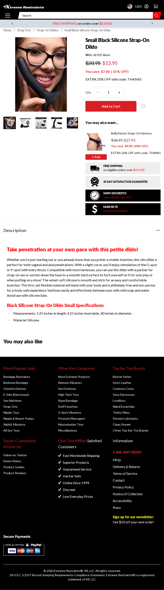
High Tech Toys (68, 394)
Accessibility (122, 501)
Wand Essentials (124, 406)
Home (7, 30)
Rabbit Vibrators (14, 424)
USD (131, 6)
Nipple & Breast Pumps (18, 418)
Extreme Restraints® (120, 575)
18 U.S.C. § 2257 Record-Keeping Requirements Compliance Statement (57, 575)
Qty (88, 92)
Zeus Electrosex (124, 394)
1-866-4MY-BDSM (127, 452)
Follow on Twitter (15, 455)
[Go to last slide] (10, 122)
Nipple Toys (11, 412)
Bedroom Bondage (15, 382)
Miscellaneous (67, 430)
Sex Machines (12, 400)
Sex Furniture (67, 388)
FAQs (117, 460)
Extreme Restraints (67, 571)
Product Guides (14, 467)
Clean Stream (122, 424)
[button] (25, 123)
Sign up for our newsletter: (133, 517)
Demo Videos (12, 461)
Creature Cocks (123, 388)
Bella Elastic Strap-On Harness (131, 133)
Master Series (122, 376)
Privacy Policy (123, 487)
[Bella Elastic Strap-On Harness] (96, 142)
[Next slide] (71, 122)
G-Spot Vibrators (69, 412)
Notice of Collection (128, 494)
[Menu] (7, 15)
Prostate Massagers (71, 418)
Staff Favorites (68, 406)
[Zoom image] (41, 74)
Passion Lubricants (125, 418)
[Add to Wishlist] (143, 106)
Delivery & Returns (126, 467)
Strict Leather (122, 382)
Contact (119, 480)
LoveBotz (119, 400)
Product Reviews (14, 473)
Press (117, 507)
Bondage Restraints (16, 376)
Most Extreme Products (74, 376)
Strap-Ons (10, 406)
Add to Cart (111, 106)
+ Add (96, 157)
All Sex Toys (11, 430)
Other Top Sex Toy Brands (130, 430)
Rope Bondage (68, 400)
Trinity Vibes (121, 412)
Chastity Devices (14, 388)
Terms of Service (125, 473)
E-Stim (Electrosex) (16, 394)
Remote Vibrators (70, 382)
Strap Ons (24, 30)
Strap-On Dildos (48, 30)
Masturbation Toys (70, 424)
